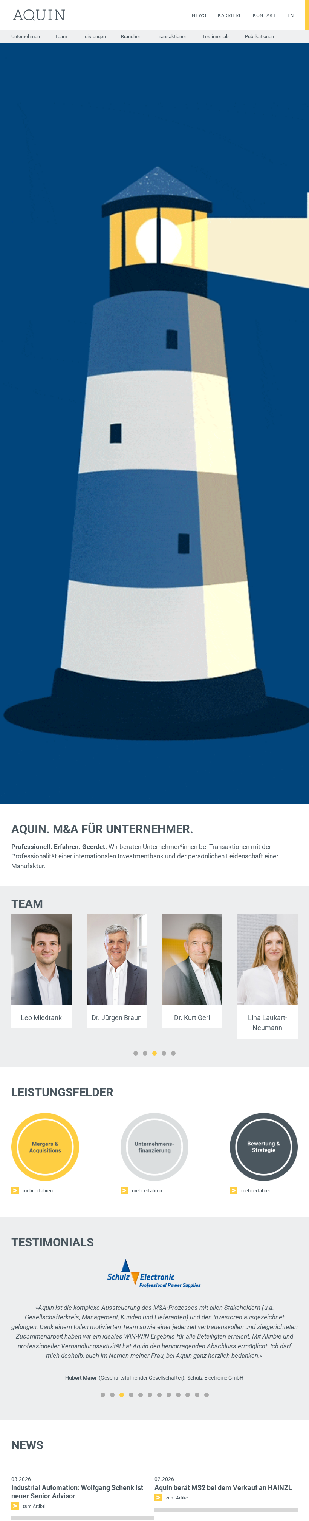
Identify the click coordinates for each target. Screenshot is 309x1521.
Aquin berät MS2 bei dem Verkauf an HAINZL (223, 1505)
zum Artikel (177, 1515)
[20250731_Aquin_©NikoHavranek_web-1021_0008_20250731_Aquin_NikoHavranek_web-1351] (267, 917)
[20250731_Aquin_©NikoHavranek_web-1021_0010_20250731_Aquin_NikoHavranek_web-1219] (192, 917)
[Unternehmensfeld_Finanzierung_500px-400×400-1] (154, 1116)
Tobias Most (192, 1018)
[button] (135, 1053)
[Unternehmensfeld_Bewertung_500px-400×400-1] (264, 1116)
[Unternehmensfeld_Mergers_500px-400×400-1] (45, 1116)
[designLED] (155, 1261)
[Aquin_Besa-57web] (117, 917)
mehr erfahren (38, 1190)
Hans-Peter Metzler (41, 1018)
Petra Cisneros (267, 1018)
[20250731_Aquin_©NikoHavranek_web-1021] (41, 917)
